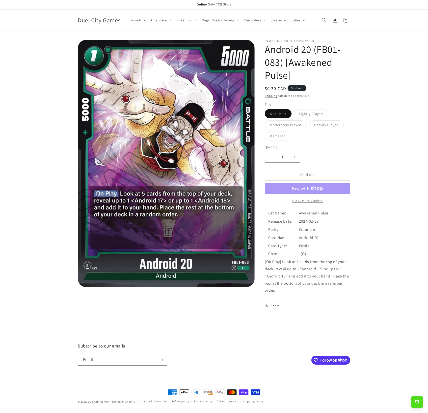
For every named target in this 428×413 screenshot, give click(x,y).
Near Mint (281, 114)
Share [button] (275, 306)
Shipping (271, 96)
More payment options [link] (307, 200)
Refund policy (180, 401)
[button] (138, 20)
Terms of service (227, 401)
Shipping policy (253, 401)
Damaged (280, 137)
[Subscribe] (161, 360)
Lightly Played (313, 114)
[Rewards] (417, 402)
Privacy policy (203, 401)
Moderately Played (288, 125)
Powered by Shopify (122, 401)
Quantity (271, 147)
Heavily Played (329, 125)
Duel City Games (98, 401)
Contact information (153, 401)
